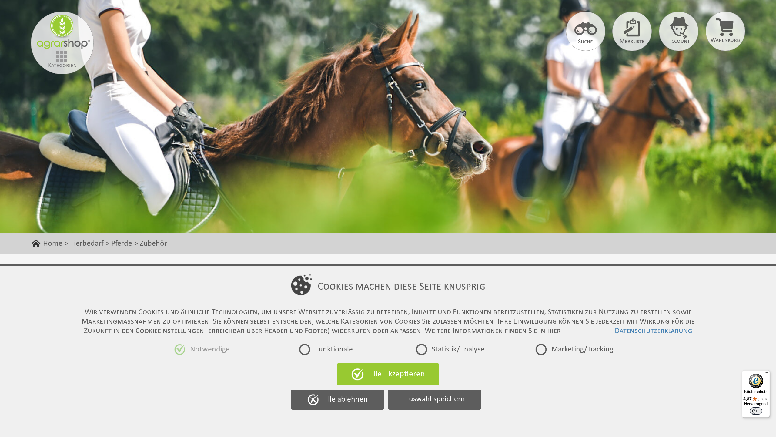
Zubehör (153, 243)
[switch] (756, 411)
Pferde (121, 243)
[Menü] (766, 374)
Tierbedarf (87, 243)
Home (52, 243)
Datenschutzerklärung (653, 331)
